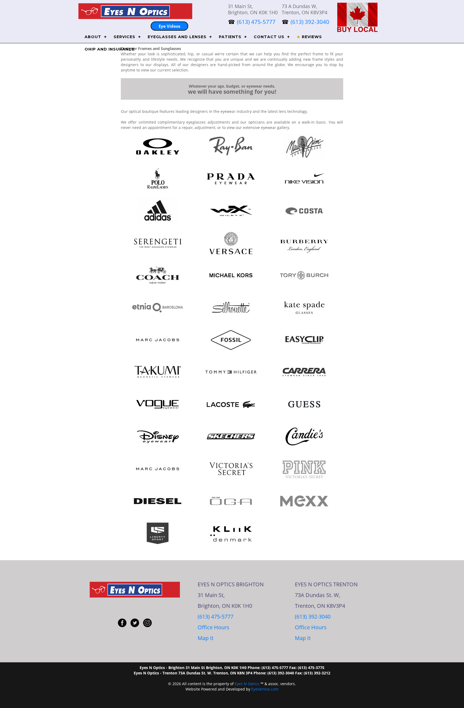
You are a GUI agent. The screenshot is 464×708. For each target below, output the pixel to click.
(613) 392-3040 (313, 616)
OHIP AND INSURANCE (110, 49)
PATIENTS (230, 36)
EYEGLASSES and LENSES (177, 36)
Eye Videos (169, 26)
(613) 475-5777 (215, 616)
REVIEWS (309, 36)
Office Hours (213, 627)
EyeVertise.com (264, 689)
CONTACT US (269, 36)
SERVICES (124, 36)
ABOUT (93, 36)
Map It (205, 638)
